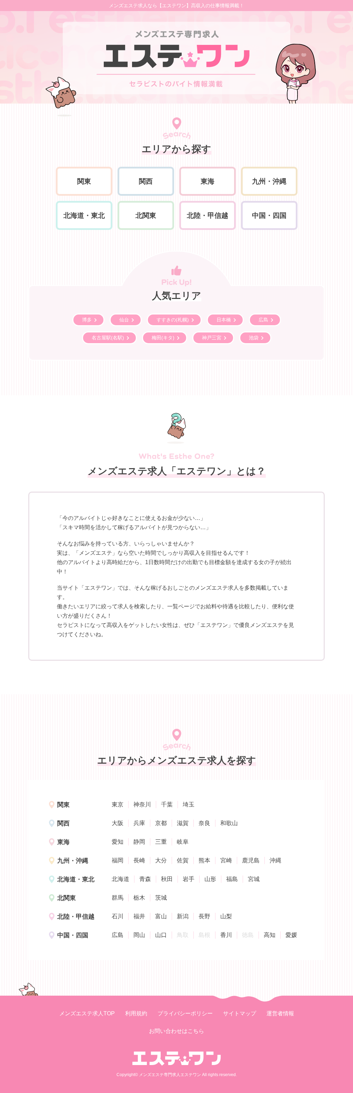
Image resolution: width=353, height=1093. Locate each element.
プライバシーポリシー (185, 1013)
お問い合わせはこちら (176, 1031)
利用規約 (136, 1013)
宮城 (254, 879)
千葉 (167, 804)
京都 (161, 823)
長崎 (139, 860)
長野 (204, 916)
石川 (117, 916)
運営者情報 (280, 1013)
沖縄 (275, 860)
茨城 (161, 897)
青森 (145, 879)
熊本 (204, 860)
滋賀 (183, 823)
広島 (117, 935)
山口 (161, 935)
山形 (210, 879)
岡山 (139, 935)
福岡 (117, 860)
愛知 (117, 842)
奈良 (204, 823)
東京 (117, 804)
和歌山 (229, 823)
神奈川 (142, 804)
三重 (161, 842)
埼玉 (188, 804)
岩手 (188, 879)
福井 (139, 916)
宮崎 (226, 860)
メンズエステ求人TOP (87, 1013)
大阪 (117, 823)
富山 (161, 916)
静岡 (139, 842)
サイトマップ (239, 1013)
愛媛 (291, 935)
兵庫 (139, 823)
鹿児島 (251, 860)
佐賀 (183, 860)
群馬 (117, 897)
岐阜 (183, 842)
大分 (161, 860)
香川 (226, 935)
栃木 (139, 897)
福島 (232, 879)
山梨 (226, 916)
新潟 (183, 916)
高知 (269, 935)
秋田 (167, 879)
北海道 (120, 879)
